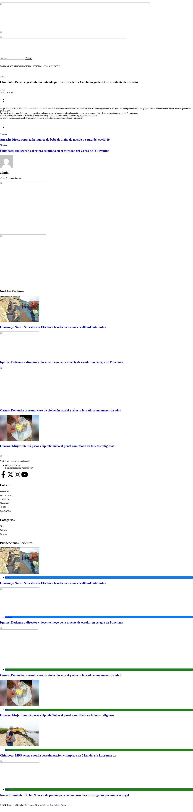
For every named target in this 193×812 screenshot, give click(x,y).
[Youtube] (24, 474)
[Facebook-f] (3, 474)
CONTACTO (54, 66)
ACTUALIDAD (16, 66)
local (7, 577)
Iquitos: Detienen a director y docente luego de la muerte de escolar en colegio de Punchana (61, 362)
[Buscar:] (12, 58)
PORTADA (4, 66)
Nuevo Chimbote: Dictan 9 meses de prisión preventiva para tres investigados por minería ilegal (64, 795)
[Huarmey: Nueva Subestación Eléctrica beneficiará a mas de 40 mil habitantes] (96, 309)
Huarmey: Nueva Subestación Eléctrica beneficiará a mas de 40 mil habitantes (53, 327)
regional (8, 669)
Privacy (3, 530)
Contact (3, 534)
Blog (2, 526)
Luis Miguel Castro (58, 805)
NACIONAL (27, 66)
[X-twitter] (10, 474)
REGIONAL (37, 66)
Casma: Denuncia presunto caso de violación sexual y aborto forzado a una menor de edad (60, 410)
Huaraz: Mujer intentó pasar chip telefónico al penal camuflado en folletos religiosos (57, 446)
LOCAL (46, 66)
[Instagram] (17, 474)
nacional (8, 617)
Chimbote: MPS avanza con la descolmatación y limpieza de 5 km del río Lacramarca (58, 755)
